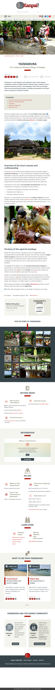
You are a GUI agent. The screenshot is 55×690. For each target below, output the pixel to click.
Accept (27, 455)
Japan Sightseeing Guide (9, 56)
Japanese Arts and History (18, 537)
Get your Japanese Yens (34, 509)
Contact (35, 660)
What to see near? (13, 107)
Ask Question (15, 644)
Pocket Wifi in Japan (43, 404)
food (35, 272)
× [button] (53, 2)
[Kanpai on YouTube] (50, 16)
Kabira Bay (34, 579)
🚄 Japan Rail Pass (37, 19)
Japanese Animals (16, 541)
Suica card (13, 413)
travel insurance (11, 420)
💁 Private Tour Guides (47, 19)
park (12, 171)
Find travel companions (39, 644)
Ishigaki (21, 56)
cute (18, 270)
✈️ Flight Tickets (17, 19)
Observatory (34, 284)
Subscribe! (35, 8)
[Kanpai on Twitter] (47, 16)
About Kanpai (27, 660)
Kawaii (14, 544)
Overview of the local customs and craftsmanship (20, 100)
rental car (21, 413)
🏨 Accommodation (27, 19)
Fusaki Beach (11, 579)
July (5, 277)
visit (21, 118)
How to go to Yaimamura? (15, 105)
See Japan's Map (27, 459)
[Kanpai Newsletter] (42, 16)
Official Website (32, 541)
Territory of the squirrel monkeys (16, 102)
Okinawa (17, 56)
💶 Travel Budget (8, 19)
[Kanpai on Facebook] (45, 16)
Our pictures (12, 103)
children (31, 120)
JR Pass (19, 410)
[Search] (38, 12)
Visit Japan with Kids (17, 539)
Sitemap (41, 660)
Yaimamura (34, 295)
